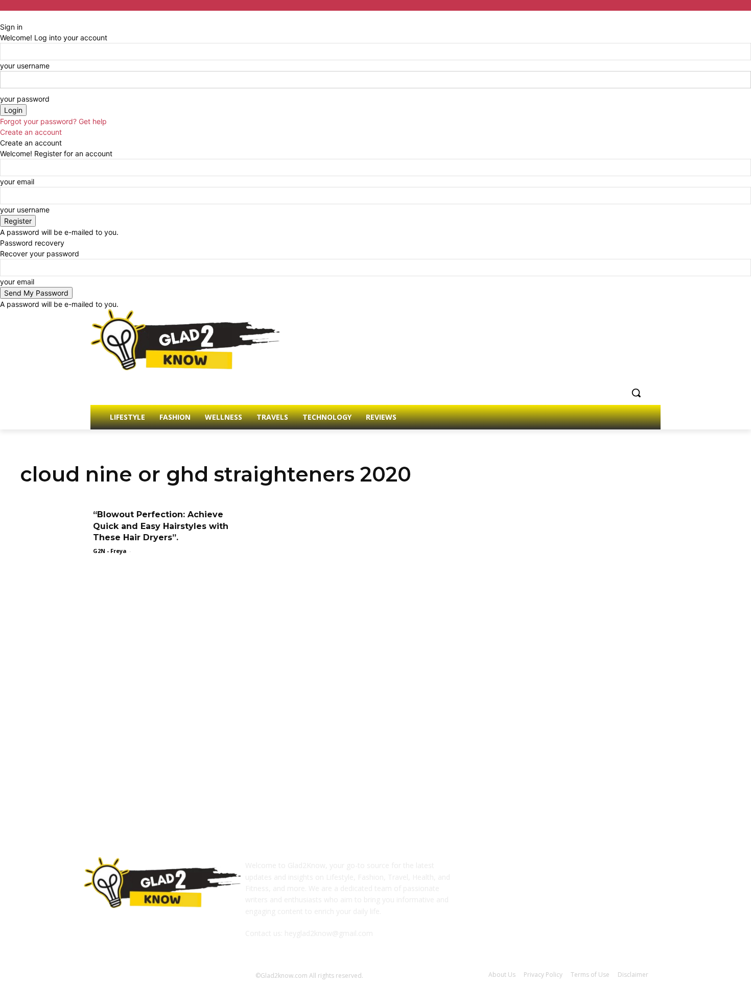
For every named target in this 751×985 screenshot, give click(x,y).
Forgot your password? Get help (53, 121)
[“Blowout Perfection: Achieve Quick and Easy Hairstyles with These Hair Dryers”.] (53, 532)
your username (25, 65)
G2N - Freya (110, 551)
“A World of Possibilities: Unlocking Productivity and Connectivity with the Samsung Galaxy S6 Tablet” (379, 731)
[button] (636, 392)
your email (17, 181)
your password (25, 98)
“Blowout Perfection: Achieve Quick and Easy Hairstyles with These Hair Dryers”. (160, 526)
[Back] (3, 16)
